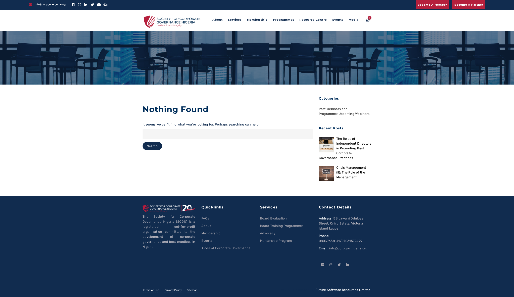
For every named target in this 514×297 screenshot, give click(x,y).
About (217, 19)
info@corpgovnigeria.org (348, 248)
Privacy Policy (173, 290)
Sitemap (192, 290)
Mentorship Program (276, 241)
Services (235, 19)
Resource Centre (313, 19)
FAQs (205, 218)
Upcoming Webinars (354, 114)
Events (337, 19)
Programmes (283, 19)
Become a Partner (468, 4)
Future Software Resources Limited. (343, 290)
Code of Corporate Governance (226, 248)
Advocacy (267, 233)
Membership (257, 19)
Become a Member (432, 4)
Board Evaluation (273, 218)
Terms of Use (151, 290)
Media (354, 19)
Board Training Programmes (282, 226)
